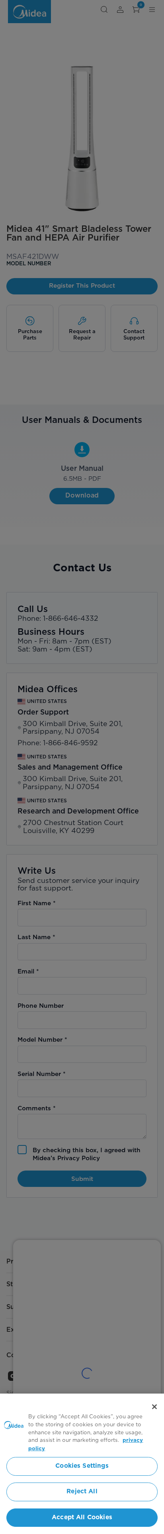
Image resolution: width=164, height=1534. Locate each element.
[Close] (154, 1407)
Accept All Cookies (82, 1517)
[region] (82, 1464)
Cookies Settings (81, 1466)
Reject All (82, 1492)
